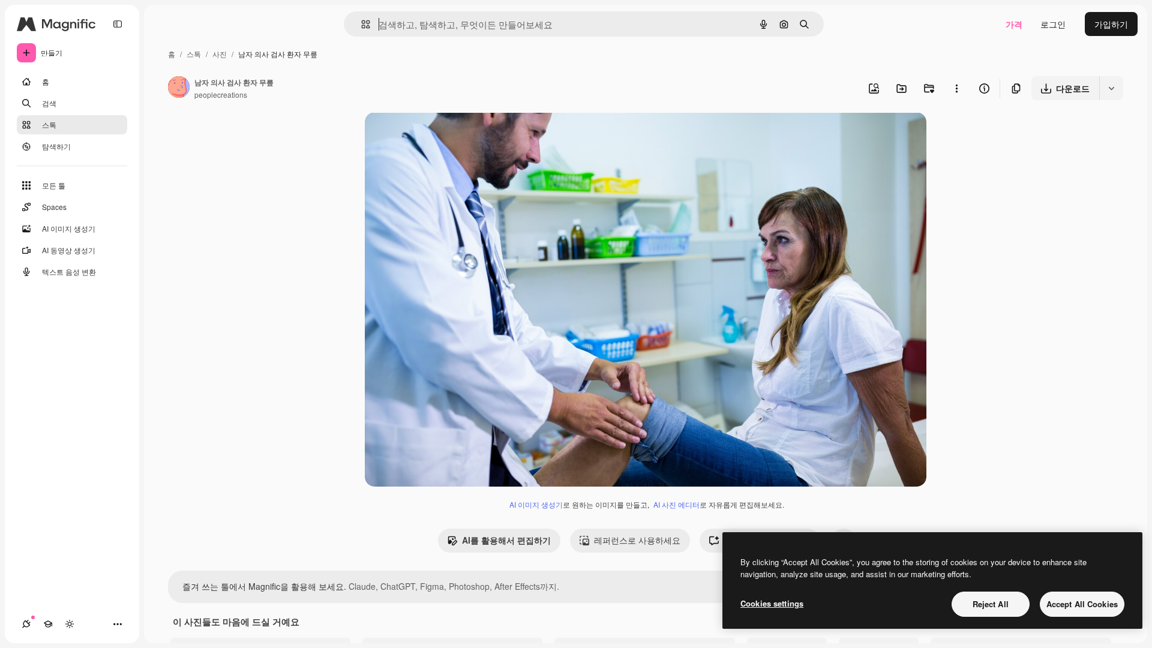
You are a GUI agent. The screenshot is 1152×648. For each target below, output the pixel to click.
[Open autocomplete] (360, 24)
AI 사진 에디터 (676, 504)
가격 (1014, 24)
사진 (219, 54)
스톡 (194, 54)
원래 (434, 135)
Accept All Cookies (1082, 604)
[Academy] (48, 624)
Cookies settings (771, 603)
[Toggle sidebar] (117, 24)
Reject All (991, 604)
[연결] (26, 624)
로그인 (1053, 24)
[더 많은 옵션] (956, 88)
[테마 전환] (69, 624)
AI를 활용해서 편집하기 (506, 540)
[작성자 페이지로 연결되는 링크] (179, 88)
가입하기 (1111, 24)
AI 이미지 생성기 (536, 504)
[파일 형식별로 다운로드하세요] (1111, 88)
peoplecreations (220, 94)
